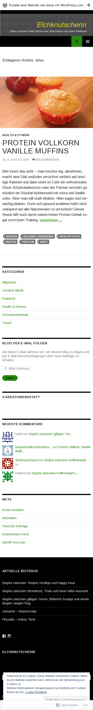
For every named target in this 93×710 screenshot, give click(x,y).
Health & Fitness (15, 135)
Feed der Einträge (15, 526)
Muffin (11, 241)
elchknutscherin (26, 460)
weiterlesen (51, 220)
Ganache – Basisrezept (19, 611)
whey (44, 241)
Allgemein (9, 282)
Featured (8, 298)
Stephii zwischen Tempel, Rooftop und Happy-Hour (38, 583)
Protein (28, 241)
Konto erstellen (13, 510)
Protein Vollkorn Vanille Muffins (40, 147)
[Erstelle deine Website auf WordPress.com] (46, 5)
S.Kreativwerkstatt (15, 315)
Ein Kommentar (47, 159)
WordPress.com (13, 542)
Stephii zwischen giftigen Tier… (51, 434)
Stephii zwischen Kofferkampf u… (55, 473)
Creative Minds (13, 290)
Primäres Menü (87, 41)
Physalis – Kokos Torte (18, 619)
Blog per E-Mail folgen (24, 343)
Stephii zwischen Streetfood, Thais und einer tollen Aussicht (45, 591)
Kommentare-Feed (15, 534)
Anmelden (9, 518)
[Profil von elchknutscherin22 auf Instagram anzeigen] (9, 636)
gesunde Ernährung (38, 236)
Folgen (10, 377)
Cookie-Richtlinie (36, 692)
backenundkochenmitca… (33, 447)
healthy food (70, 236)
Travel (6, 323)
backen (11, 236)
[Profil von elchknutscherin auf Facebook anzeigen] (4, 636)
